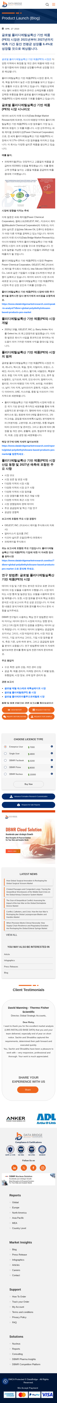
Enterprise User (16, 747)
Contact (16, 1275)
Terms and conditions (22, 1312)
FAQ (14, 1322)
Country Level (19, 1228)
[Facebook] (33, 1168)
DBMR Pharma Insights (24, 1359)
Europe (15, 1207)
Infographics (9, 960)
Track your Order (20, 1301)
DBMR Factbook (16, 760)
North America (19, 1212)
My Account (18, 1307)
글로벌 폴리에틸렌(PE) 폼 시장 (20, 692)
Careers (16, 1270)
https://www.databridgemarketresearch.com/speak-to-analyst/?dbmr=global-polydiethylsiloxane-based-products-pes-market (28, 308)
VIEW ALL (11, 935)
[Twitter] (24, 1168)
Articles (16, 1265)
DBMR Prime (15, 767)
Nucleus (16, 1343)
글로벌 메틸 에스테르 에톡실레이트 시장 (25, 688)
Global (15, 1202)
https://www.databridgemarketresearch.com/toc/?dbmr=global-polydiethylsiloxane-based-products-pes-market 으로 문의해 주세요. (28, 564)
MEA (14, 1223)
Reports (16, 1349)
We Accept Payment (28, 1388)
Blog (6, 973)
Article (7, 954)
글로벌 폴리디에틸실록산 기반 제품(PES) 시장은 (26, 59)
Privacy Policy (19, 1317)
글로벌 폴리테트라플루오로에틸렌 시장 (25, 696)
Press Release (19, 1254)
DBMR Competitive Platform (26, 1364)
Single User (14, 753)
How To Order (19, 1296)
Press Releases (11, 967)
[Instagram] (43, 1168)
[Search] (48, 4)
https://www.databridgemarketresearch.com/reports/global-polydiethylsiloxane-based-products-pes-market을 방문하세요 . (28, 449)
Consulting (17, 1354)
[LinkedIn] (14, 1168)
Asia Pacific (18, 1218)
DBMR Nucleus (16, 774)
